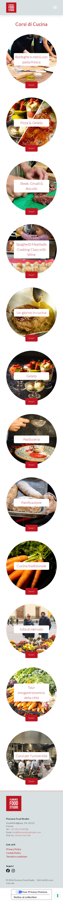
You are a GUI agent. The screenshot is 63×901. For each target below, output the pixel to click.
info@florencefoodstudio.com (26, 832)
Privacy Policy (13, 849)
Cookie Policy (13, 852)
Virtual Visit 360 (23, 835)
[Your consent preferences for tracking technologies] (58, 896)
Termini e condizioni (16, 856)
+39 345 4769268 (19, 829)
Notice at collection (25, 897)
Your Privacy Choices (34, 891)
